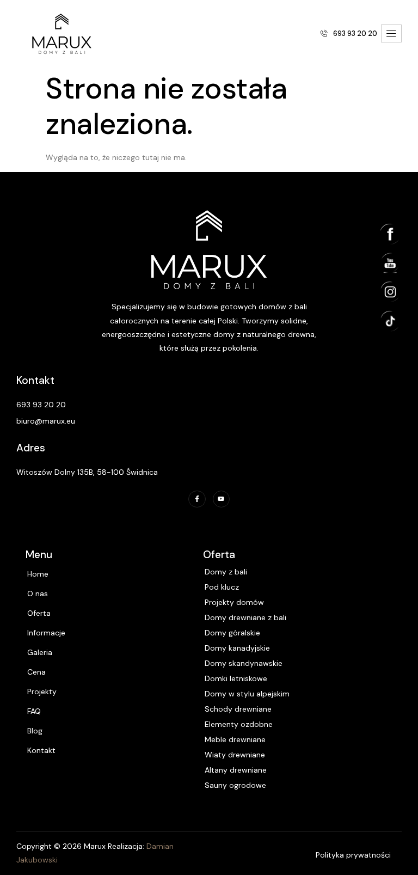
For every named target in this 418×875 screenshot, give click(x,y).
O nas (37, 593)
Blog (34, 731)
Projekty (42, 691)
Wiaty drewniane (235, 755)
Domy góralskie (232, 633)
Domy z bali (226, 572)
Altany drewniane (236, 770)
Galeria (39, 652)
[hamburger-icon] (391, 34)
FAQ (34, 711)
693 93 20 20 (41, 404)
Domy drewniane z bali (245, 617)
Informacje (46, 633)
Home (37, 574)
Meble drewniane (235, 739)
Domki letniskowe (236, 678)
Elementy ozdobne (239, 724)
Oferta (39, 613)
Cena (36, 672)
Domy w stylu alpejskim (247, 694)
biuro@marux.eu (45, 421)
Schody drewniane (238, 709)
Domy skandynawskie (243, 663)
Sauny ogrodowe (235, 785)
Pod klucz (222, 587)
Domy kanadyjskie (237, 648)
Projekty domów (234, 602)
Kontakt (41, 750)
